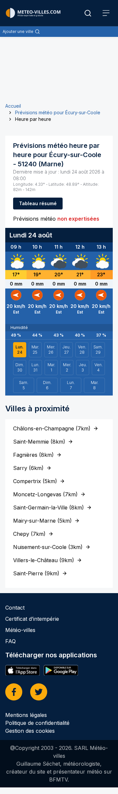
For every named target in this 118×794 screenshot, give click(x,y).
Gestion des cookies (30, 730)
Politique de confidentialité (37, 723)
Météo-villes (20, 630)
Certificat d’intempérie (32, 619)
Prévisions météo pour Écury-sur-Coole (57, 112)
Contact (15, 607)
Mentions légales (26, 715)
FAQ (10, 641)
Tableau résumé (38, 203)
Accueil (13, 106)
